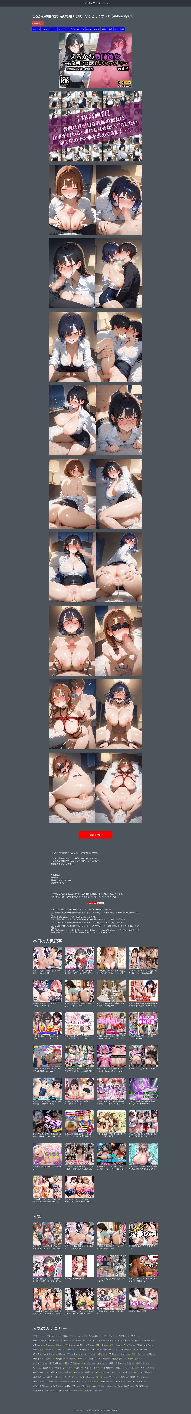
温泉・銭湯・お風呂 (44, 1391)
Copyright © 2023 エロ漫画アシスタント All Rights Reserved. (95, 1410)
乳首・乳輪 (116, 1363)
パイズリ (45, 29)
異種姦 (39, 1381)
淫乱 (79, 1368)
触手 (68, 1372)
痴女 (79, 1372)
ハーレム (148, 1368)
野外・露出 (84, 1340)
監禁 (50, 1359)
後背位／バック (56, 1349)
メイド (102, 1377)
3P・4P (102, 1345)
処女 (112, 1340)
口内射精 (108, 1368)
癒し (86, 1386)
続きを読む (95, 835)
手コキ (57, 1372)
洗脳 (90, 1372)
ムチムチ (126, 1349)
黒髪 (151, 1354)
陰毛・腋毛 (55, 1377)
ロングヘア (71, 1377)
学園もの (68, 1340)
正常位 (85, 1349)
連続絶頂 (143, 1363)
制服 (124, 1336)
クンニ (102, 1363)
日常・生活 (87, 1377)
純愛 (121, 1381)
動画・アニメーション (128, 1368)
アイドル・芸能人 (43, 1368)
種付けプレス (41, 1372)
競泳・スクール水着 (100, 1359)
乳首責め (39, 1377)
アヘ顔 (116, 1345)
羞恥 (103, 1354)
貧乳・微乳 (119, 1359)
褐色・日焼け (72, 1363)
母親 (112, 1386)
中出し (89, 29)
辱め (136, 1336)
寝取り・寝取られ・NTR (46, 1340)
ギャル (91, 1354)
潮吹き (39, 1359)
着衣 (111, 29)
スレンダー (114, 1372)
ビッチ (130, 1345)
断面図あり (107, 1381)
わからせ (52, 1381)
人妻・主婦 (126, 1340)
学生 (71, 1345)
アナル (99, 1340)
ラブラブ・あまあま (76, 29)
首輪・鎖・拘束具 (137, 1381)
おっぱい (36, 29)
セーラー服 (93, 1368)
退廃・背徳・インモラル (69, 1391)
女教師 (96, 29)
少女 (126, 1354)
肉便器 (114, 1354)
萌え (72, 1349)
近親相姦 (77, 1381)
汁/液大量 (56, 1363)
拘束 (38, 1345)
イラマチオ (40, 1363)
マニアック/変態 (143, 1372)
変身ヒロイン (41, 1386)
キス (124, 1377)
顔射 (130, 1363)
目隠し (104, 29)
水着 (61, 1354)
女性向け (142, 1386)
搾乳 (128, 1372)
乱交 (61, 1359)
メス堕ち (92, 1381)
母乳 (113, 1377)
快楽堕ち (110, 1349)
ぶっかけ (62, 29)
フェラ (54, 29)
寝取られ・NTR (93, 1391)
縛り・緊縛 (119, 29)
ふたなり (99, 1386)
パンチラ (57, 1386)
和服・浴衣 (73, 1386)
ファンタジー (75, 1354)
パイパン (138, 1354)
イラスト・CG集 (145, 1340)
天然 (101, 1372)
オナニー (141, 1349)
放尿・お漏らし (139, 1377)
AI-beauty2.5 (37, 23)
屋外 (65, 1381)
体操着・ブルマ (64, 1368)
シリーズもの (126, 1386)
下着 (72, 1359)
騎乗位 (39, 1349)
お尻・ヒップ (86, 1345)
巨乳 (68, 1336)
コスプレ (89, 1363)
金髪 (83, 1359)
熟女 (49, 1345)
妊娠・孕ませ (146, 1345)
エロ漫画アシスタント (95, 3)
